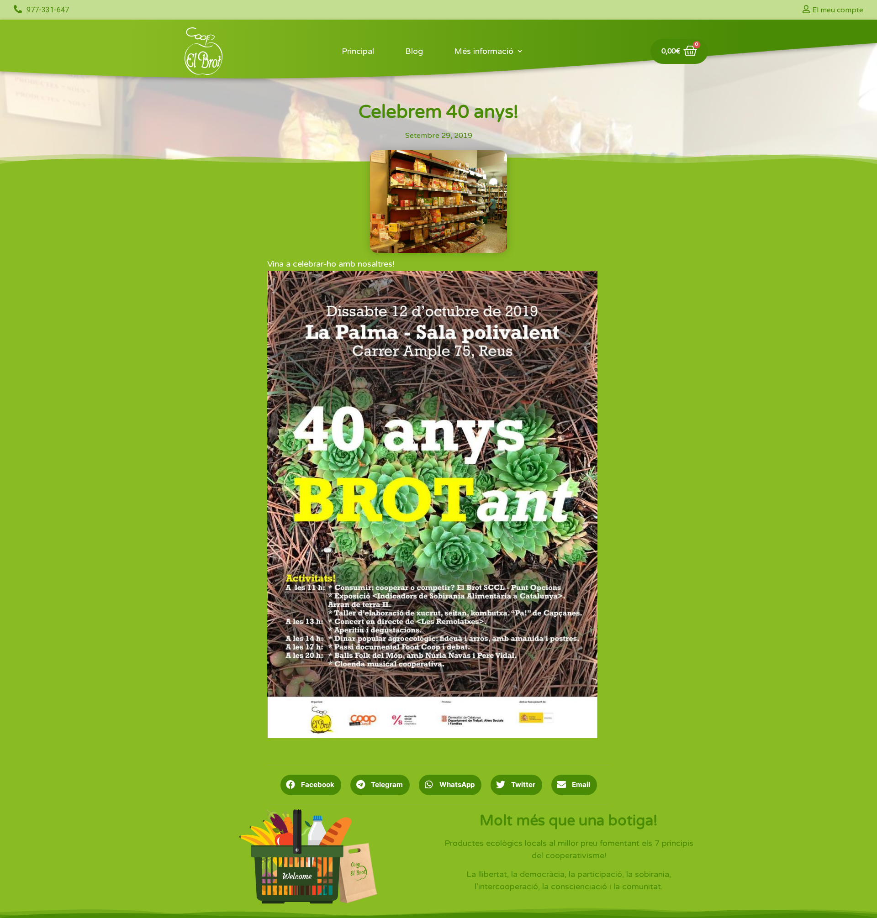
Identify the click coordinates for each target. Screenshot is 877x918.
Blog (414, 51)
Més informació (483, 51)
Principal (358, 51)
